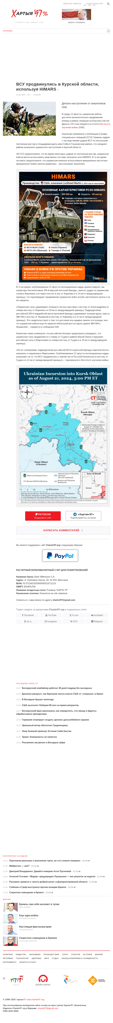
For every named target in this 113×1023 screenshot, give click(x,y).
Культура (75, 954)
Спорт (65, 954)
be (85, 5)
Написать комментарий (63, 530)
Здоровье (36, 958)
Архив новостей (95, 3)
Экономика (35, 954)
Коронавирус (10, 962)
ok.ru (29, 621)
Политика (8, 954)
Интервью (8, 958)
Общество (21, 954)
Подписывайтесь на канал (83, 516)
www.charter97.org (35, 999)
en (94, 5)
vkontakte (98, 615)
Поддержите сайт (42, 516)
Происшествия (51, 954)
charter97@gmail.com (48, 1008)
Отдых (55, 958)
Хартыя (29, 13)
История (87, 954)
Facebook (29, 615)
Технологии (22, 958)
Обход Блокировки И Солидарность (80, 958)
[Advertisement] (56, 58)
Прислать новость (72, 3)
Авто (46, 958)
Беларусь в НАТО (28, 962)
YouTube (52, 615)
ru (90, 5)
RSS (75, 621)
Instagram (52, 621)
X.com (75, 615)
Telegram (98, 621)
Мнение (7, 899)
